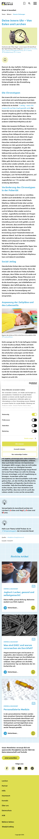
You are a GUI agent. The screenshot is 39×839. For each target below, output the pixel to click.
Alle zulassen (19, 444)
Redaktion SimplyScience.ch (16, 537)
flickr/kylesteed (8, 52)
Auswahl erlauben (19, 449)
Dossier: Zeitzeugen (19, 14)
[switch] (34, 420)
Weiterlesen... (12, 608)
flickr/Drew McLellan (31, 48)
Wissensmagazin (10, 531)
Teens (3, 14)
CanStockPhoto (8, 337)
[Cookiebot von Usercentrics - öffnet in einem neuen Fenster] (29, 383)
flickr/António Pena (17, 50)
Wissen (9, 14)
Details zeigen (28, 438)
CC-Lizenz (7, 50)
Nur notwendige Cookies (19, 454)
